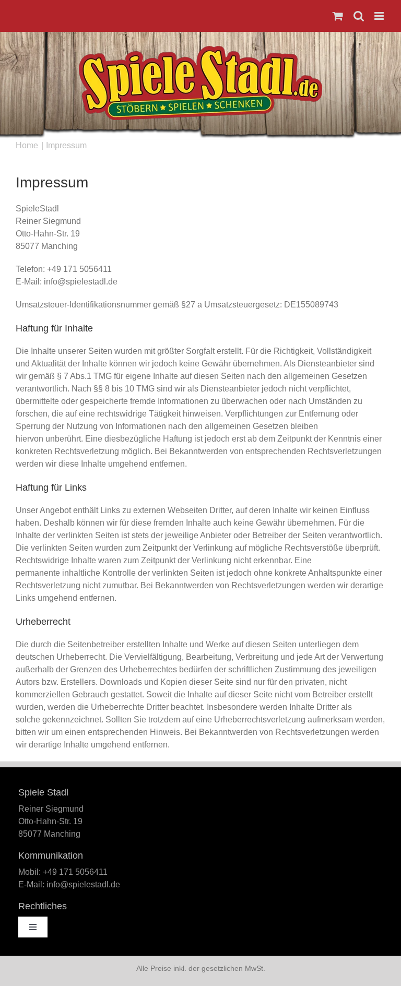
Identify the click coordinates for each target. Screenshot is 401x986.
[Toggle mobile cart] (338, 15)
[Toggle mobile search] (358, 15)
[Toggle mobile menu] (379, 15)
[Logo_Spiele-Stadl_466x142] (200, 49)
